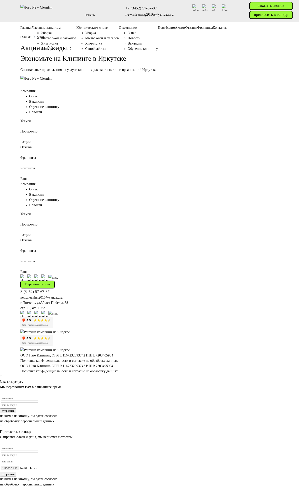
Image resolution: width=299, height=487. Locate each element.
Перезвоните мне (37, 284)
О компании (128, 27)
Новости (35, 112)
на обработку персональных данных (27, 421)
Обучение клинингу (44, 107)
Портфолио (166, 27)
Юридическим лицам (92, 27)
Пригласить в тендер (271, 14)
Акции (180, 27)
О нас (132, 33)
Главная (26, 27)
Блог (23, 179)
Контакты (220, 27)
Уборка (46, 33)
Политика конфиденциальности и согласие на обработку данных (69, 360)
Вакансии (36, 101)
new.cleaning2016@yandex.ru (149, 14)
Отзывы (191, 27)
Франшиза (205, 27)
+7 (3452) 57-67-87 (141, 8)
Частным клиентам (46, 27)
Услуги (25, 121)
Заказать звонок (271, 5)
